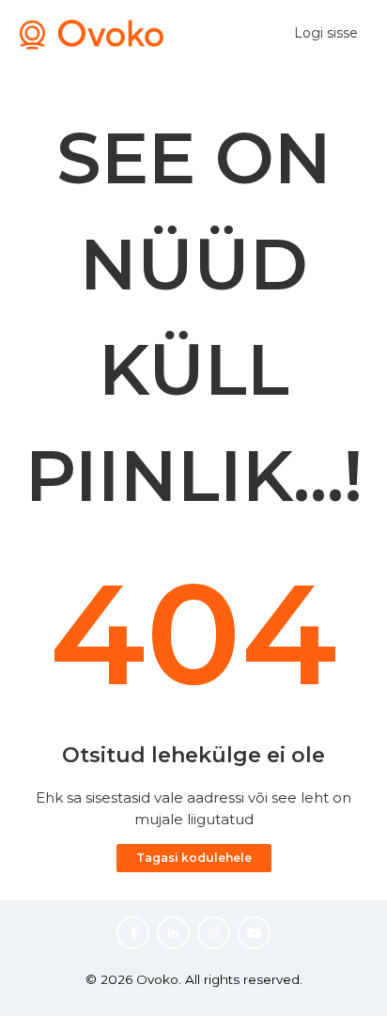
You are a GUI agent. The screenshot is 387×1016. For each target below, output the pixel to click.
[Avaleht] (92, 45)
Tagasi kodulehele (194, 858)
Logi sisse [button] (326, 32)
